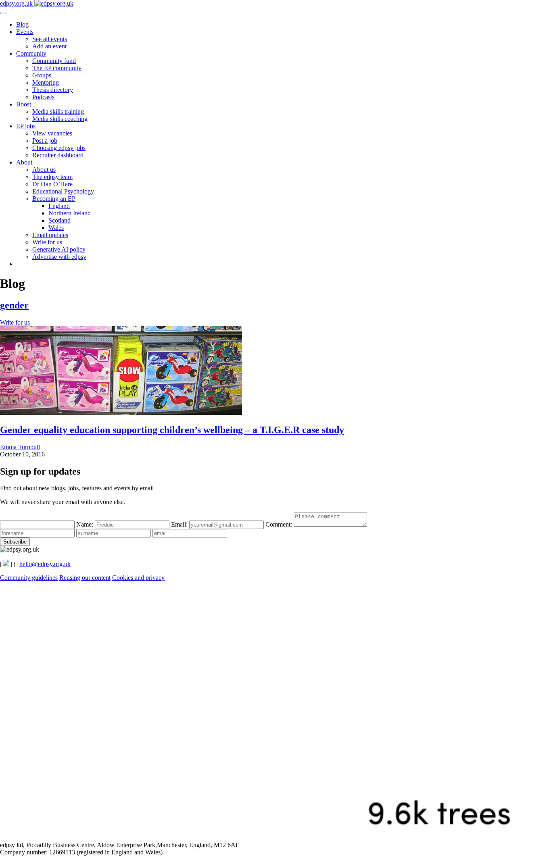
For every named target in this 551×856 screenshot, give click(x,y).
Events (24, 31)
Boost (23, 104)
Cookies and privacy (138, 577)
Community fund (54, 60)
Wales (56, 227)
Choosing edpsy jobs (59, 147)
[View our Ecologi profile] (275, 837)
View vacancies (52, 133)
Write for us (47, 242)
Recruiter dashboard (57, 155)
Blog (22, 24)
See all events (49, 38)
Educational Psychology (63, 191)
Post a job (44, 140)
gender (14, 305)
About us (44, 169)
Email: (180, 524)
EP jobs (25, 126)
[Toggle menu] (3, 13)
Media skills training (58, 111)
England (59, 205)
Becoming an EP (53, 198)
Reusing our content (85, 577)
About (24, 162)
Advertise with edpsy (59, 256)
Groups (41, 75)
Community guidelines (29, 577)
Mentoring (45, 82)
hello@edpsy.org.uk (45, 563)
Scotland (59, 220)
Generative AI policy (59, 249)
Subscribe (15, 542)
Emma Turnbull (20, 447)
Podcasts (43, 97)
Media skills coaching (60, 118)
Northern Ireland (69, 213)
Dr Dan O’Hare (52, 184)
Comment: (279, 524)
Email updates (50, 234)
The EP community (56, 68)
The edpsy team (52, 176)
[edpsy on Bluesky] (6, 563)
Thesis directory (52, 89)
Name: (85, 524)
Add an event (49, 46)
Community (31, 53)
